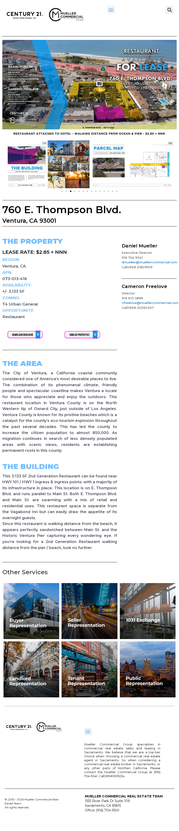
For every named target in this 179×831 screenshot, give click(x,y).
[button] (111, 10)
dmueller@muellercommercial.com (149, 262)
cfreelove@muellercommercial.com (150, 303)
